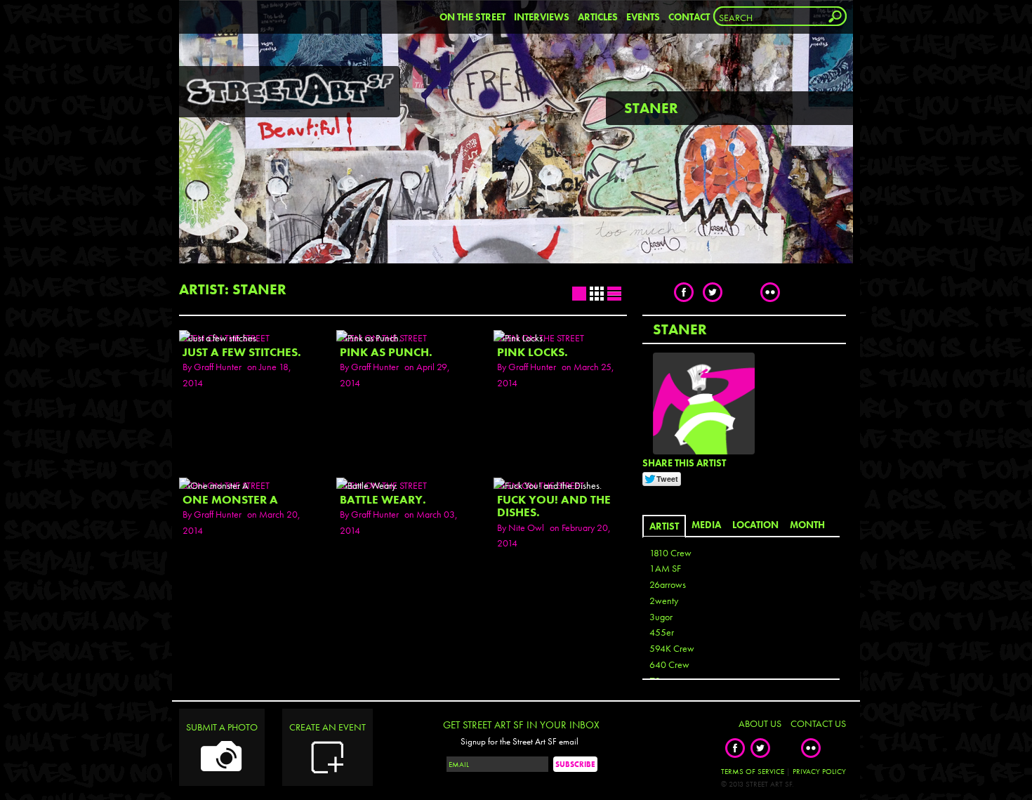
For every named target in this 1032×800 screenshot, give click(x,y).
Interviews (541, 17)
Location (755, 524)
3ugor (661, 616)
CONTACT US (818, 723)
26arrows (667, 584)
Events (643, 17)
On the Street (472, 17)
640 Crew (669, 664)
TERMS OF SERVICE (752, 771)
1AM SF (665, 568)
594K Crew (671, 648)
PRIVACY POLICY (819, 771)
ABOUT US (760, 723)
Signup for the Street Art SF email (519, 741)
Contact (689, 17)
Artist (664, 526)
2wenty (663, 600)
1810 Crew (670, 552)
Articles (598, 17)
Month (807, 524)
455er (661, 632)
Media (706, 524)
